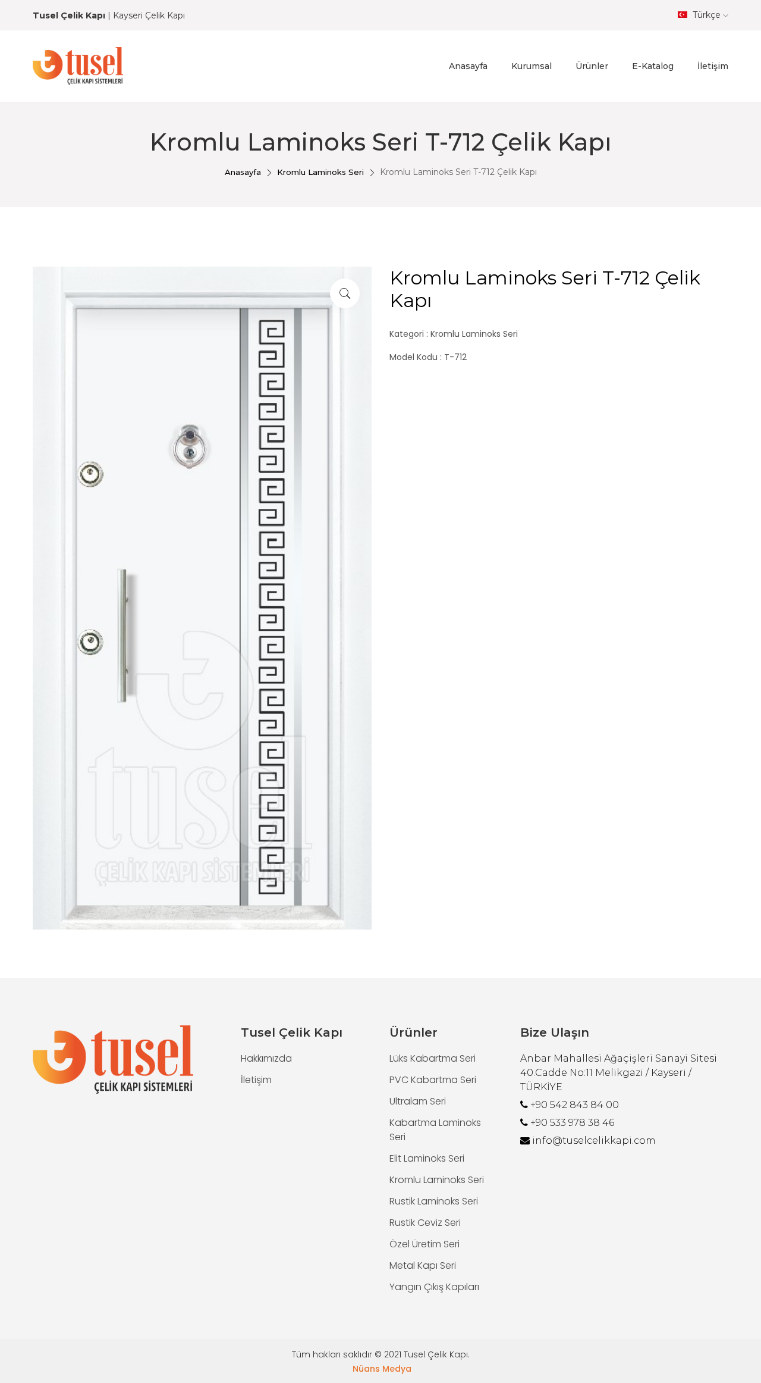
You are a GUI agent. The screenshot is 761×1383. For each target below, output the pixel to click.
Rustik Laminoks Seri (433, 1201)
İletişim (712, 66)
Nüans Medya (382, 1369)
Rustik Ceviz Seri (425, 1222)
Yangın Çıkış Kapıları (434, 1287)
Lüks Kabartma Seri (432, 1058)
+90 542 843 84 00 (574, 1104)
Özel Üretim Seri (424, 1244)
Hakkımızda (266, 1058)
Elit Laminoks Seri (426, 1158)
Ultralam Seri (417, 1101)
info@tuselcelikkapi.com (594, 1140)
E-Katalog (653, 66)
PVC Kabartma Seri (432, 1080)
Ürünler (592, 66)
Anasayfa (468, 66)
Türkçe (706, 15)
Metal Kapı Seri (422, 1265)
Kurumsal (531, 66)
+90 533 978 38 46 (572, 1122)
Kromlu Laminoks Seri (320, 172)
